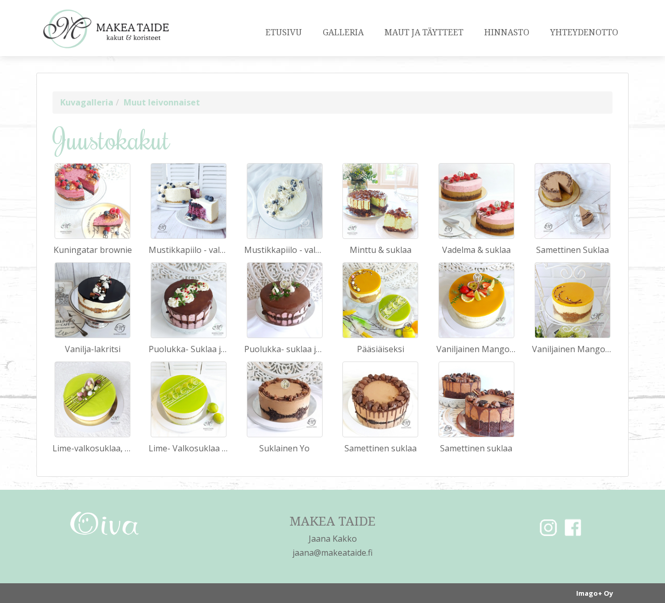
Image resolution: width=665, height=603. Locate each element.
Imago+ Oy (594, 593)
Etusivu (283, 32)
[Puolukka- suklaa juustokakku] (285, 300)
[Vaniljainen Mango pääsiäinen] (572, 300)
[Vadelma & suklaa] (476, 201)
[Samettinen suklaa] (380, 399)
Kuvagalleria (86, 102)
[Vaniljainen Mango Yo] (476, 300)
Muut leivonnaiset (162, 102)
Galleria (343, 32)
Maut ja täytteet (423, 32)
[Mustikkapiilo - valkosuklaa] (189, 201)
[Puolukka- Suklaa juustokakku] (189, 300)
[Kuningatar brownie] (92, 201)
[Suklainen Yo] (285, 399)
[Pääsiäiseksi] (380, 300)
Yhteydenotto (584, 32)
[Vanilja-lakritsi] (92, 300)
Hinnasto (506, 32)
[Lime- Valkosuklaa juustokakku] (189, 399)
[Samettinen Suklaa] (572, 201)
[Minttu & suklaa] (380, 201)
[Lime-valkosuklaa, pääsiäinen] (92, 399)
